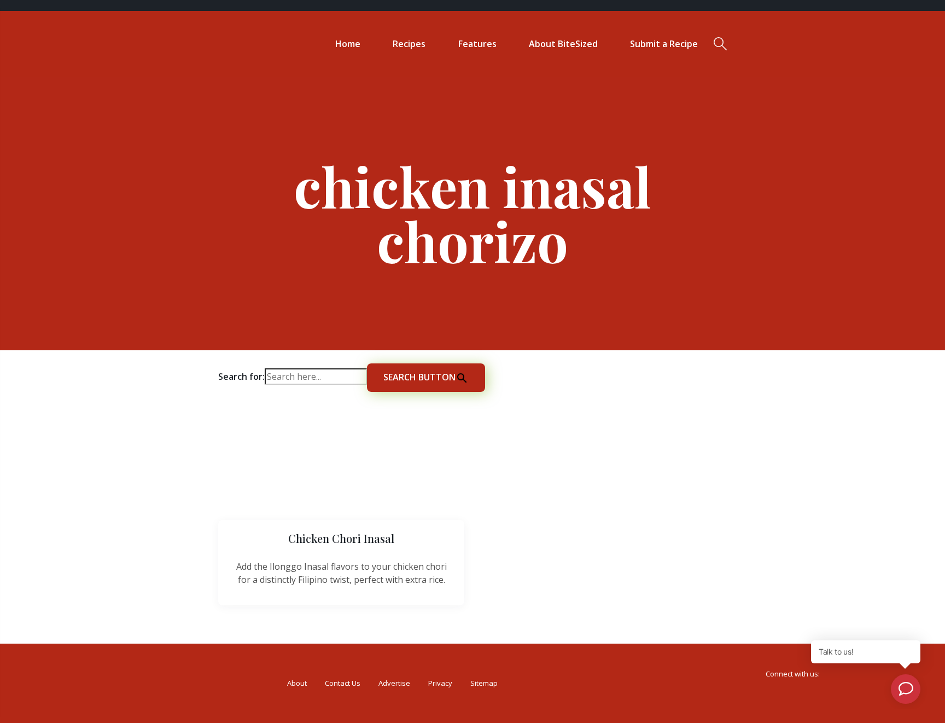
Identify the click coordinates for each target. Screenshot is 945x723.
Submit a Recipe (664, 44)
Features (477, 44)
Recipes (409, 44)
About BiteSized (563, 44)
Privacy (440, 683)
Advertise (394, 683)
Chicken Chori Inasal (341, 538)
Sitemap (484, 683)
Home (347, 44)
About (297, 683)
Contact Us (342, 683)
